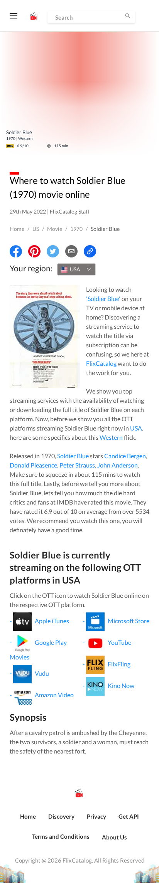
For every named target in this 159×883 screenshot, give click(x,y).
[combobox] (76, 269)
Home (17, 228)
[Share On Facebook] (16, 251)
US (35, 228)
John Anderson (117, 465)
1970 (76, 228)
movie (54, 228)
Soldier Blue (73, 455)
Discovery (61, 816)
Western (111, 437)
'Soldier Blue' (103, 298)
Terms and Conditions (61, 836)
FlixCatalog (101, 363)
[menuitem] (28, 820)
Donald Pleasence (33, 465)
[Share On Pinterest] (34, 251)
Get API (128, 816)
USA (136, 428)
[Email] (71, 251)
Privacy (96, 816)
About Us (114, 837)
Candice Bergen (125, 455)
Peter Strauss (77, 465)
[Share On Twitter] (53, 251)
